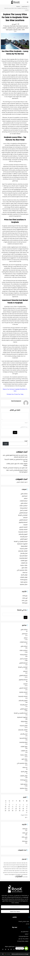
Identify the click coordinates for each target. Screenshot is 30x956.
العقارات (5, 28)
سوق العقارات (24, 560)
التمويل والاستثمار (23, 534)
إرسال (15, 432)
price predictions (16, 872)
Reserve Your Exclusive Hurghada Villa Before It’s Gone (15, 390)
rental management (12, 874)
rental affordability (22, 872)
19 (19, 808)
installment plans (24, 868)
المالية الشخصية (23, 556)
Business (18, 6)
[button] (15, 954)
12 (19, 807)
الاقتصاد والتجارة (23, 529)
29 (9, 810)
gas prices (20, 866)
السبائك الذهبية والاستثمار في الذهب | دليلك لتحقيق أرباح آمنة (16, 471)
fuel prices (8, 866)
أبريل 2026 (24, 598)
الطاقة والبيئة (24, 546)
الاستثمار (25, 517)
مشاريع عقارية (9, 29)
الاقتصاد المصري (23, 527)
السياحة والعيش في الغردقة (20, 541)
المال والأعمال (23, 553)
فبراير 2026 (24, 603)
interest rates (6, 870)
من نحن (27, 924)
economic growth (13, 865)
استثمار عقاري (24, 503)
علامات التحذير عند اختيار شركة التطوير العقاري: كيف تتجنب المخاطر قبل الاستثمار (15, 456)
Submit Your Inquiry (15, 911)
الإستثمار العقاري (23, 513)
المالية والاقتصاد (23, 558)
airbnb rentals (6, 863)
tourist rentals (25, 876)
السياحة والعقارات (11, 28)
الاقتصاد (25, 525)
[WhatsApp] (5, 949)
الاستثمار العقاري (20, 28)
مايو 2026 (24, 596)
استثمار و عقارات (23, 505)
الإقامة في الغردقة (22, 515)
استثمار (26, 28)
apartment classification (12, 863)
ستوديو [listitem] (26, 934)
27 (16, 810)
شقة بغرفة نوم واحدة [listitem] (23, 936)
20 (16, 808)
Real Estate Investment (22, 26)
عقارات (23, 29)
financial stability (22, 865)
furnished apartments (13, 866)
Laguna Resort (17, 870)
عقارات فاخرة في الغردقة (24, 921)
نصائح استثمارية (23, 584)
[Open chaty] (26, 948)
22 (9, 808)
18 (23, 808)
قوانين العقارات (23, 577)
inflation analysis (19, 868)
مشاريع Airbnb (23, 579)
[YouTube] (13, 949)
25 (23, 810)
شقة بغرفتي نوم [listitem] (24, 931)
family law (17, 865)
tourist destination (24, 874)
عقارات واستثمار (17, 29)
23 (5, 808)
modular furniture (10, 872)
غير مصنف (24, 572)
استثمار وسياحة (23, 508)
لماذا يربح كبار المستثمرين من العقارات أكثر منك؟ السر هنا (15, 460)
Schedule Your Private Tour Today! (15, 394)
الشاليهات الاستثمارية (22, 544)
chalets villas (23, 863)
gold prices (25, 867)
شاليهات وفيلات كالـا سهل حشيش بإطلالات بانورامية (16, 464)
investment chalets (11, 870)
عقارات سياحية (23, 565)
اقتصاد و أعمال (23, 510)
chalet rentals (19, 863)
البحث (25, 441)
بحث (25, 617)
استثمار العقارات (23, 501)
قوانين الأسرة (24, 575)
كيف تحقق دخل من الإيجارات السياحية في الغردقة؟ (15, 468)
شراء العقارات (24, 563)
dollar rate (8, 865)
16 (5, 807)
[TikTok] (2, 949)
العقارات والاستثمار (22, 551)
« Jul (26, 817)
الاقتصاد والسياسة (22, 532)
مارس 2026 (24, 600)
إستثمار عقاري (24, 493)
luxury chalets (22, 870)
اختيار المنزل (24, 496)
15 (9, 807)
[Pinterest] (11, 949)
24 (26, 810)
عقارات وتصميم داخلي (22, 570)
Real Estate (13, 26)
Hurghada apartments (7, 868)
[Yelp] (8, 949)
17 (26, 808)
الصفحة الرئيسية (25, 6)
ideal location (14, 868)
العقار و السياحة (23, 548)
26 (19, 810)
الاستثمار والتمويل (23, 522)
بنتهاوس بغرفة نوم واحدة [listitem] (22, 941)
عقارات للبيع (24, 568)
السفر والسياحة (23, 536)
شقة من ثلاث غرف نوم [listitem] (23, 939)
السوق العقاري (23, 539)
